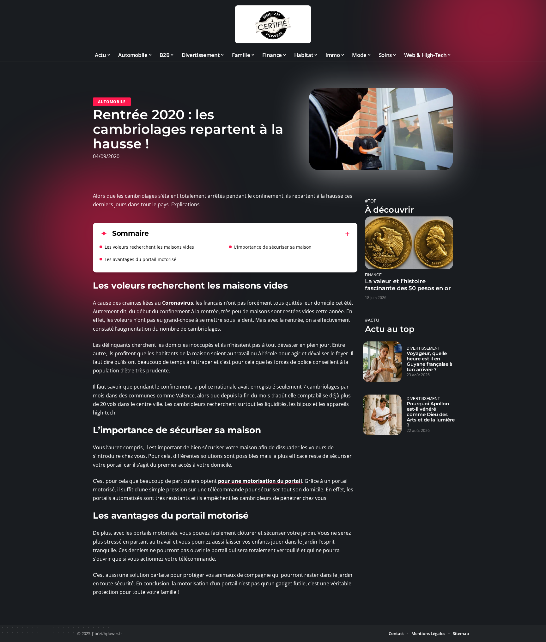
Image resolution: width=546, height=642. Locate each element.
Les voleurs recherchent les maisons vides (149, 247)
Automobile (112, 101)
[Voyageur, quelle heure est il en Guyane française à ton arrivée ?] (382, 361)
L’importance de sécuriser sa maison (273, 247)
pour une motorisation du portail (260, 480)
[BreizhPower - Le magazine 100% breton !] (273, 24)
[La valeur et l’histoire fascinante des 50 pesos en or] (409, 242)
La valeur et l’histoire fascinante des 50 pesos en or (408, 285)
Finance (373, 275)
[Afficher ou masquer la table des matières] (249, 234)
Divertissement (423, 348)
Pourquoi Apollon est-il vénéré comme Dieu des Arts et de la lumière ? (431, 414)
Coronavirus (177, 302)
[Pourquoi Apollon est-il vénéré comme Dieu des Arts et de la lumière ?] (382, 415)
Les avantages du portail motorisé (140, 259)
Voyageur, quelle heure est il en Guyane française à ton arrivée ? (429, 361)
